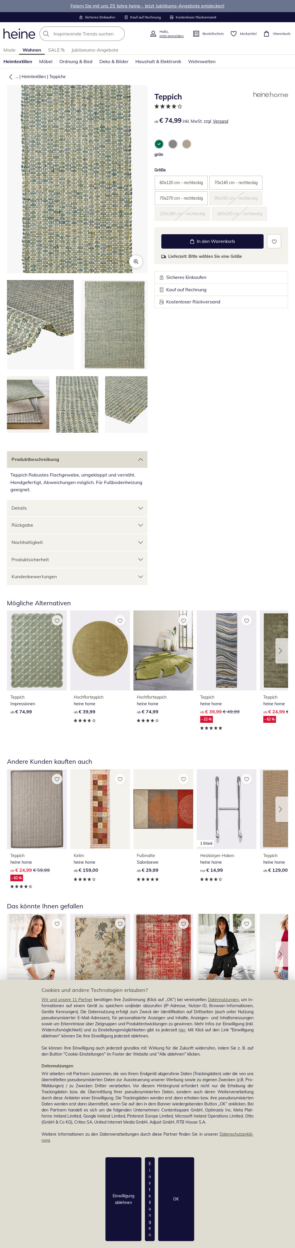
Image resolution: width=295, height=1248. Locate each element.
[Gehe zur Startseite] (19, 33)
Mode (9, 50)
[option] (159, 144)
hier (182, 1030)
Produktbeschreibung (35, 459)
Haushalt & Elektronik (158, 61)
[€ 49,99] (37, 954)
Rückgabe (22, 525)
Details (19, 508)
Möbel (45, 61)
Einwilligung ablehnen (123, 1199)
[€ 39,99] (100, 650)
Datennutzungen (223, 999)
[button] (9, 76)
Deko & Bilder (113, 61)
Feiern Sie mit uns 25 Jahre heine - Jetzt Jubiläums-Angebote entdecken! (147, 6)
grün (158, 154)
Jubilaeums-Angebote (94, 50)
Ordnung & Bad (75, 61)
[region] (147, 1114)
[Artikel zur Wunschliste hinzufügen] (274, 241)
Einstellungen (150, 1199)
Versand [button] (220, 121)
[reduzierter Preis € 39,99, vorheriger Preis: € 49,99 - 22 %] (227, 650)
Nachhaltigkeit (27, 542)
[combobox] (93, 34)
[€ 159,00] (100, 809)
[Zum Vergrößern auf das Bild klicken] (136, 261)
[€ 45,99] (227, 954)
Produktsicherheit (30, 559)
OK (176, 1199)
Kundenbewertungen (34, 576)
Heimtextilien (17, 61)
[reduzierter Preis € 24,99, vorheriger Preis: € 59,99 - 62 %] (37, 809)
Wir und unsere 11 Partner (66, 999)
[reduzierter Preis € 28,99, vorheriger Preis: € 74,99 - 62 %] (100, 954)
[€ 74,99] (37, 650)
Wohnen (31, 50)
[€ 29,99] (163, 809)
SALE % (56, 50)
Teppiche (57, 76)
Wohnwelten (201, 61)
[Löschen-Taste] (118, 33)
